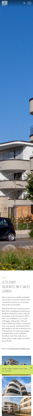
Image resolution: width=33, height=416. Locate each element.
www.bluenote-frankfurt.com (19, 349)
